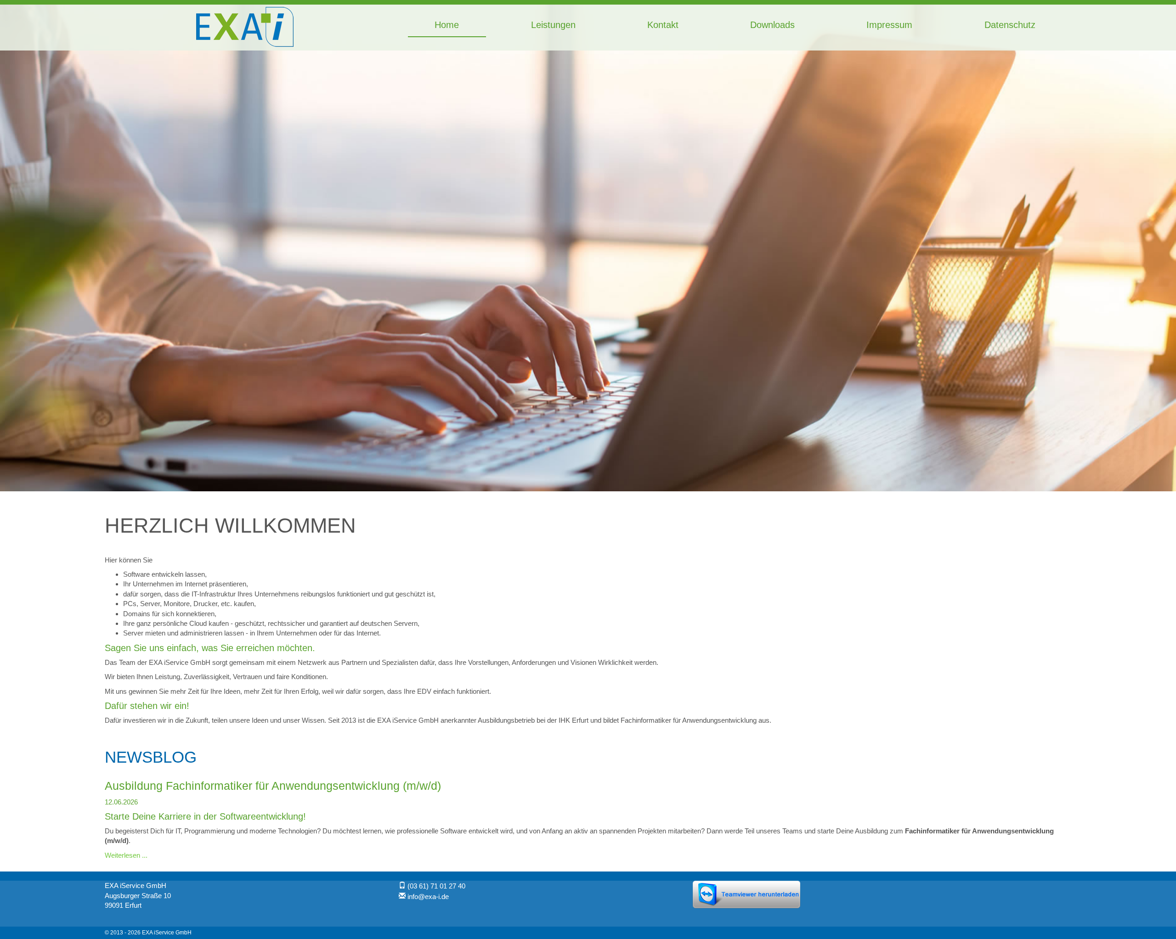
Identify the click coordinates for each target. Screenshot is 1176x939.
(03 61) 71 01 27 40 (436, 886)
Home (447, 25)
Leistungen (553, 25)
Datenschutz (1009, 25)
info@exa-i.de (428, 896)
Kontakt (662, 25)
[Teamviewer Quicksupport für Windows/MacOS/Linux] (746, 894)
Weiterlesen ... (126, 855)
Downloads (772, 25)
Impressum (889, 25)
